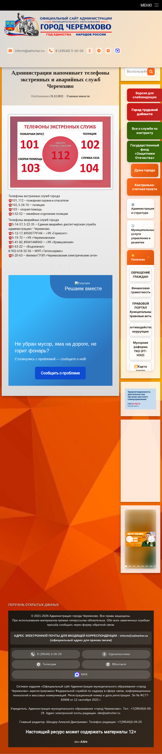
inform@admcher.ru (30, 51)
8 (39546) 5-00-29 (69, 51)
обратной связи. (104, 624)
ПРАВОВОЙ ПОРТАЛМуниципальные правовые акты (140, 310)
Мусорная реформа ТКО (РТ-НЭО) (140, 349)
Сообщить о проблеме (60, 373)
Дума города (144, 170)
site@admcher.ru (108, 713)
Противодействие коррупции (140, 329)
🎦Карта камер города (140, 370)
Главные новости (78, 96)
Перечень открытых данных (33, 605)
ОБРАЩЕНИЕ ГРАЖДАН (140, 274)
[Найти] (151, 71)
